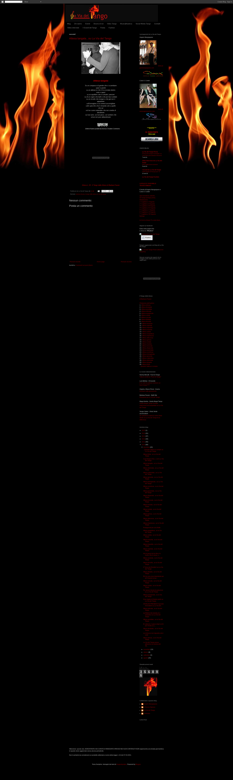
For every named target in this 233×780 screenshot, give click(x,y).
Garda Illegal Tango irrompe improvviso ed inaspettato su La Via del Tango (151, 405)
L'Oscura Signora (149, 707)
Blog (69, 24)
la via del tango (101, 194)
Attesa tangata (147, 362)
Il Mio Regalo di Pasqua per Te (151, 171)
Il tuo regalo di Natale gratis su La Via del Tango (153, 600)
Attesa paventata (147, 350)
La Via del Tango (149, 710)
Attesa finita (146, 364)
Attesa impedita (147, 327)
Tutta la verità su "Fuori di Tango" (150, 377)
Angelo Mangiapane (150, 704)
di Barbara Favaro (145, 299)
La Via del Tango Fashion (150, 177)
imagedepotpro (121, 764)
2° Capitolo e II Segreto (147, 204)
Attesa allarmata (147, 360)
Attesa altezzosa (147, 338)
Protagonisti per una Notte (151, 527)
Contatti (157, 24)
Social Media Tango (143, 24)
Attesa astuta (146, 332)
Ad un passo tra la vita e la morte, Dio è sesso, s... (152, 554)
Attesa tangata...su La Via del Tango (90, 38)
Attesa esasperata (147, 313)
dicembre (146, 447)
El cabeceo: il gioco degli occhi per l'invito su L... (153, 625)
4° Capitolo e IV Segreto (147, 208)
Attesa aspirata (147, 325)
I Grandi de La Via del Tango (151, 170)
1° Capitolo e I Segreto (147, 202)
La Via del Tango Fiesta (150, 152)
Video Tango (112, 24)
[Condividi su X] (107, 191)
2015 (144, 430)
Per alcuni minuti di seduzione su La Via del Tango (153, 591)
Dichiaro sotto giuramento (148, 391)
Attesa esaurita (147, 329)
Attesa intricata (146, 311)
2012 (144, 439)
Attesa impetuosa (148, 336)
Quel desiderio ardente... (148, 196)
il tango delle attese (91, 194)
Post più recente (75, 262)
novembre (146, 649)
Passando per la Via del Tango (150, 397)
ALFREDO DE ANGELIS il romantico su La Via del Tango (152, 614)
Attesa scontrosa (147, 352)
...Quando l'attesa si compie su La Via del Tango (153, 450)
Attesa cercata (146, 317)
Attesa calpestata (148, 358)
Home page (101, 262)
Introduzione (144, 200)
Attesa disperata (147, 348)
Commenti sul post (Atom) (84, 265)
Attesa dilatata (146, 319)
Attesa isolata (146, 342)
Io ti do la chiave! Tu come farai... (150, 220)
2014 (144, 433)
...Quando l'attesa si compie (149, 366)
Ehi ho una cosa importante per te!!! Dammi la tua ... (153, 577)
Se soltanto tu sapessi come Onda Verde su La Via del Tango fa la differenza (151, 418)
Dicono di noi (99, 24)
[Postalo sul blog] (105, 191)
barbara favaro (80, 194)
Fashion (112, 28)
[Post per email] (98, 191)
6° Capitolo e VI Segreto (147, 212)
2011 (144, 442)
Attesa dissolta (146, 321)
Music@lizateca (126, 24)
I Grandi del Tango (90, 28)
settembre (146, 655)
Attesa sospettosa (148, 334)
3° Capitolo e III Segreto (147, 206)
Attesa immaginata (148, 354)
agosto (145, 658)
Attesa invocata (147, 346)
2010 (144, 445)
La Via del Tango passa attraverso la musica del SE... (152, 644)
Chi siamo (78, 24)
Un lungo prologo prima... (148, 198)
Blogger (138, 764)
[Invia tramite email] (102, 191)
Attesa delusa (145, 305)
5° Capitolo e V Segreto (147, 210)
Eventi (87, 24)
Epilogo (142, 216)
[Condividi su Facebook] (109, 191)
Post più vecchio (126, 262)
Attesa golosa (146, 340)
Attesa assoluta (147, 323)
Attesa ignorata (147, 356)
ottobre (145, 652)
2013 (144, 436)
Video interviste (73, 28)
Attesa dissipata (146, 307)
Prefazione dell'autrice (147, 303)
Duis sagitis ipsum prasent (150, 164)
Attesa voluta (145, 315)
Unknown (147, 713)
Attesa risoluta (147, 344)
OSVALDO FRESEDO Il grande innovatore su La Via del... (153, 604)
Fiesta (102, 28)
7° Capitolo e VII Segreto (148, 214)
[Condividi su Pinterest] (112, 191)
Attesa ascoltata (146, 309)
